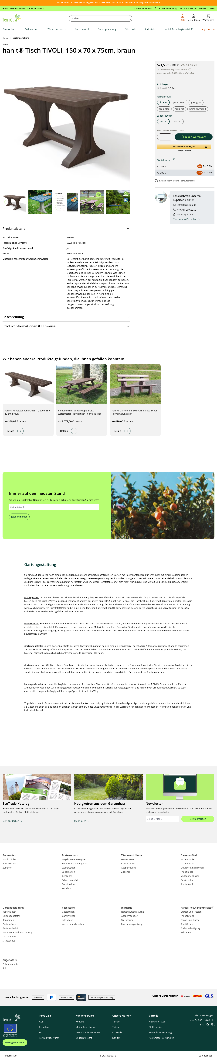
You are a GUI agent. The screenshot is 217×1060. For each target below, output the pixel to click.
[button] (127, 202)
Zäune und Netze (131, 855)
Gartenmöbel (189, 855)
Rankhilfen (8, 919)
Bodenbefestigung (190, 928)
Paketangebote (10, 964)
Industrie (126, 907)
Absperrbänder (129, 915)
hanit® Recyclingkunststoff (197, 907)
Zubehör (7, 867)
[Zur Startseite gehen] (12, 17)
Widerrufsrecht (84, 1037)
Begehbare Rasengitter (74, 859)
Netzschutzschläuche (132, 911)
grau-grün (197, 103)
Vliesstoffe (68, 907)
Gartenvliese (68, 915)
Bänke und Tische (190, 919)
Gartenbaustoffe (11, 915)
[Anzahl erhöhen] (170, 136)
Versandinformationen (88, 1032)
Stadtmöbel (187, 884)
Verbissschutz (10, 863)
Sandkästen (187, 924)
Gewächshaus (188, 880)
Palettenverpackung (131, 924)
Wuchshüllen (10, 859)
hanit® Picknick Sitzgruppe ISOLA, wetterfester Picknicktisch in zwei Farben (80, 412)
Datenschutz (205, 1055)
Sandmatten (68, 871)
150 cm (163, 121)
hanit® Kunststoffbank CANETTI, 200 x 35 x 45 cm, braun (27, 412)
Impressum (11, 1055)
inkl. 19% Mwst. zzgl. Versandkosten (173, 69)
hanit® (116, 1037)
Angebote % (10, 960)
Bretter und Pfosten (191, 911)
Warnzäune (127, 919)
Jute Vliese (67, 919)
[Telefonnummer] (212, 1025)
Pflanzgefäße (187, 915)
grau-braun (179, 102)
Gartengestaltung (13, 907)
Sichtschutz (9, 940)
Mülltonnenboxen (190, 875)
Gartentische (187, 863)
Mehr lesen (80, 820)
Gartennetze (127, 859)
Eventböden (68, 884)
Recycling (44, 1027)
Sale (5, 968)
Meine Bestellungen (86, 1027)
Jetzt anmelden (19, 516)
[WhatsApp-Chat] (207, 1025)
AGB (41, 1021)
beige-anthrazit (198, 109)
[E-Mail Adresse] (201, 1025)
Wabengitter (68, 867)
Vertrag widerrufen (15, 1042)
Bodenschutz (70, 855)
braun (163, 102)
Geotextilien (68, 911)
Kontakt (80, 1021)
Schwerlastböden (71, 880)
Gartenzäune (128, 863)
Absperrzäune (128, 867)
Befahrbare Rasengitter (74, 863)
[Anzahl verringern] (160, 136)
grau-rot (180, 109)
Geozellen (67, 875)
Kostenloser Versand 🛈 (161, 1037)
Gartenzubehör (11, 928)
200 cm (177, 121)
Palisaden (186, 932)
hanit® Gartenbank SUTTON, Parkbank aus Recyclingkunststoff (134, 412)
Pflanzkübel (187, 871)
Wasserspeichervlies (73, 924)
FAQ (41, 1032)
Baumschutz (10, 855)
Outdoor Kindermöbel (192, 867)
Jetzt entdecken (11, 820)
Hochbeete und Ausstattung (17, 932)
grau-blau (165, 109)
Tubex (115, 1027)
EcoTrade (117, 1032)
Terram (116, 1021)
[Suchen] (129, 18)
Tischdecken (9, 936)
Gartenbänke (187, 859)
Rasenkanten (9, 911)
